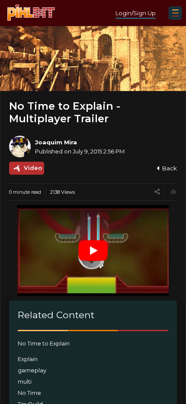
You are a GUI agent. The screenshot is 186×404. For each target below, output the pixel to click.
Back (169, 168)
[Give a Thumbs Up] (173, 192)
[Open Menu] (175, 13)
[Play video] (93, 250)
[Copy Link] (157, 192)
